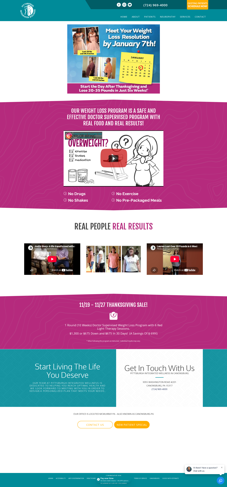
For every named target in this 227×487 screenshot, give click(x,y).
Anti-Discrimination (76, 478)
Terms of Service (140, 478)
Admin (50, 478)
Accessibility (61, 478)
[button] (92, 262)
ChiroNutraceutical (85, 137)
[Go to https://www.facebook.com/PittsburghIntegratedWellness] (119, 5)
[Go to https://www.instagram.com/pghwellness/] (124, 5)
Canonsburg (155, 478)
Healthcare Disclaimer (95, 478)
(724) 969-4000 (155, 5)
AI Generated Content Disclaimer (114, 483)
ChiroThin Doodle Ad (87, 134)
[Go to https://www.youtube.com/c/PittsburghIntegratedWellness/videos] (130, 5)
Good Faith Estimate (170, 478)
